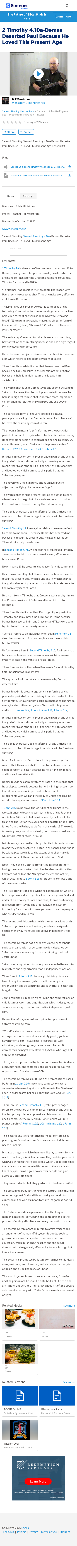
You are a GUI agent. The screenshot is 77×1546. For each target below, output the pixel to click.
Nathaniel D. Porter (51, 1413)
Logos (25, 1528)
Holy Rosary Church (14, 1447)
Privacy (33, 1532)
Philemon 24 (63, 633)
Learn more (63, 16)
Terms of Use (49, 1532)
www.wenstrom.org (14, 228)
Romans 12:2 (10, 449)
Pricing (21, 1532)
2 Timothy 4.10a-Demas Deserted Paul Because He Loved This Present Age (38, 175)
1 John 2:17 (49, 449)
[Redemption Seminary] (38, 1478)
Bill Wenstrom (21, 99)
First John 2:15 (51, 800)
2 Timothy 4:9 (10, 268)
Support (65, 1532)
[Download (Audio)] (70, 166)
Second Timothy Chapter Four (18, 111)
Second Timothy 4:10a (36, 236)
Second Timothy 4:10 (42, 650)
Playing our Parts (51, 1409)
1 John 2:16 (32, 878)
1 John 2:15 (9, 808)
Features (8, 1532)
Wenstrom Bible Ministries (28, 102)
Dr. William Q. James (14, 1413)
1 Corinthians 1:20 (30, 449)
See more (69, 1305)
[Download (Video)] (70, 175)
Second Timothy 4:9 (14, 528)
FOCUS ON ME (12, 1409)
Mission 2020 (12, 1443)
